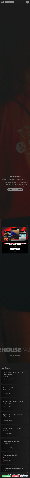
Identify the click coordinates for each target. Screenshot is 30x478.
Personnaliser (24, 476)
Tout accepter (6, 476)
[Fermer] (28, 225)
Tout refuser (15, 476)
